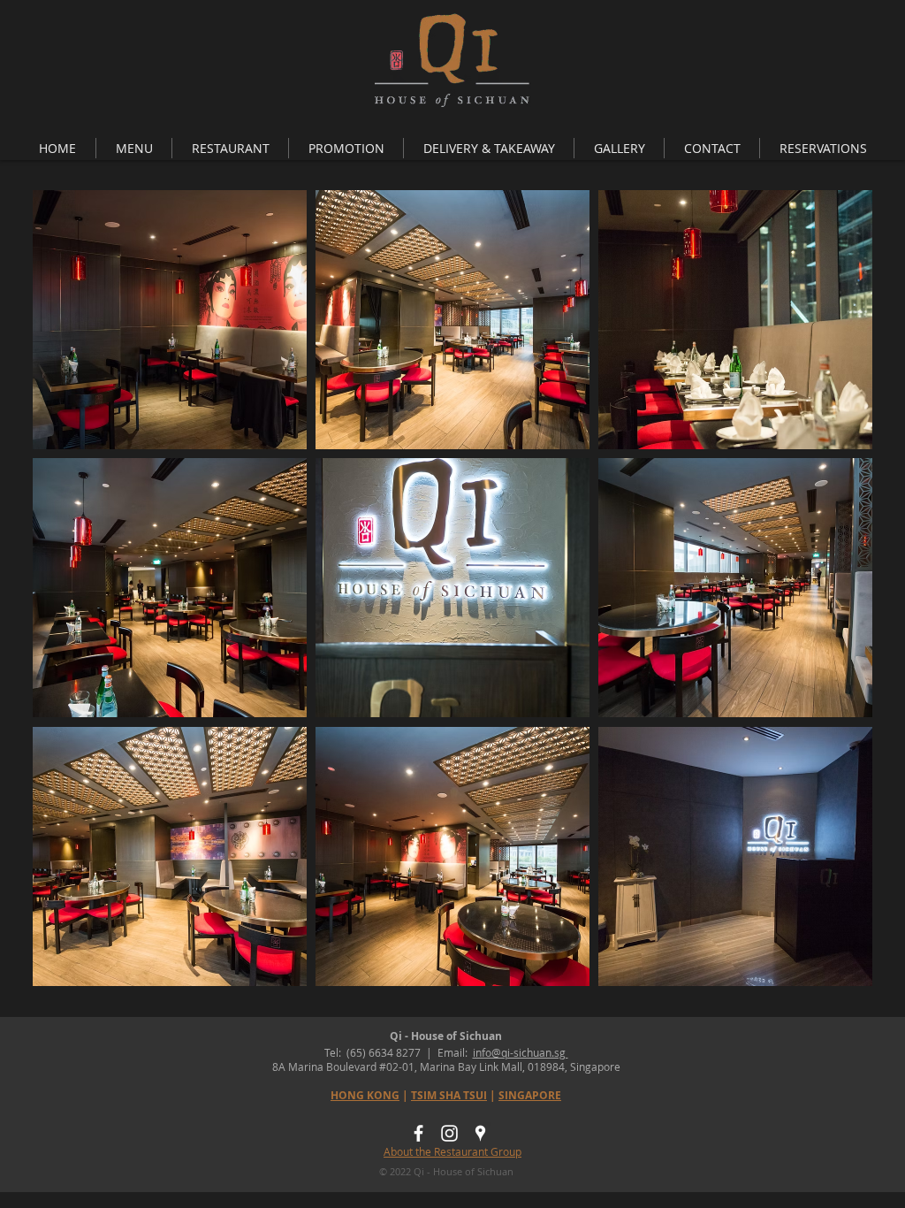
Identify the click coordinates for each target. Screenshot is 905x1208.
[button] (133, 148)
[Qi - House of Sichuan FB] (418, 1133)
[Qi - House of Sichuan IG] (449, 1133)
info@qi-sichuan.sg (520, 1052)
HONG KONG (365, 1095)
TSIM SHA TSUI (449, 1095)
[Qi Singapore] (480, 1133)
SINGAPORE (529, 1095)
